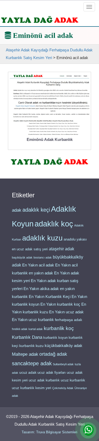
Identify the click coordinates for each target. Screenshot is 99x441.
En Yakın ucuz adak (66, 312)
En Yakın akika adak (41, 289)
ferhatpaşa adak (68, 320)
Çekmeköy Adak (62, 388)
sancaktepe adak (32, 363)
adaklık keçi (36, 210)
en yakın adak (41, 273)
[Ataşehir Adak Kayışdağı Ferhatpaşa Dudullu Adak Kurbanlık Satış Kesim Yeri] (39, 19)
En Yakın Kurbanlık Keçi (49, 297)
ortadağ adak (53, 354)
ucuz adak (27, 373)
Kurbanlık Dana (27, 337)
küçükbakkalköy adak (63, 345)
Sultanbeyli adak (63, 364)
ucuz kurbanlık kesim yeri (31, 388)
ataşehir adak (61, 249)
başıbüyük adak (22, 257)
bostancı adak (43, 257)
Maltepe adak (25, 354)
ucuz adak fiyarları (51, 373)
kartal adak (36, 329)
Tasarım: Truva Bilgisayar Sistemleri (49, 432)
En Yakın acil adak (38, 265)
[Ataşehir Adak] (49, 161)
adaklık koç (54, 224)
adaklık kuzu (42, 238)
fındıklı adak (19, 329)
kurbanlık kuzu (31, 346)
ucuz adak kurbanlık (44, 380)
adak (16, 210)
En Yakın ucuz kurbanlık (33, 320)
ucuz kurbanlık (73, 380)
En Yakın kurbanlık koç (60, 304)
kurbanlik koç (59, 328)
